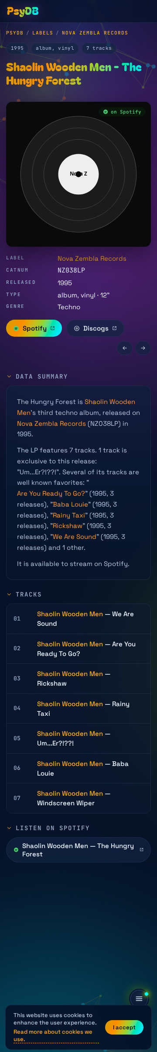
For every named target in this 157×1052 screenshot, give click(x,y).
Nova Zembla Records (95, 33)
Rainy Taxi (69, 515)
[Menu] (139, 999)
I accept (124, 1027)
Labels (42, 33)
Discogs (96, 328)
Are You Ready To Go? (51, 493)
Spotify (35, 328)
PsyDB (15, 33)
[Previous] (125, 348)
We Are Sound (74, 536)
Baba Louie (70, 504)
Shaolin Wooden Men (70, 614)
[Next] (143, 348)
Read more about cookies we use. (53, 1035)
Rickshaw (67, 525)
